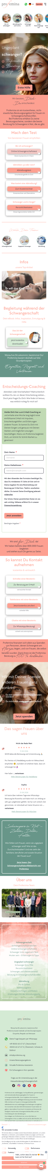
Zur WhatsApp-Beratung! (24, 626)
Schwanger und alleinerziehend (24, 971)
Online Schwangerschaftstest (24, 949)
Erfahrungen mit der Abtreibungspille (24, 994)
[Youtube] (29, 1086)
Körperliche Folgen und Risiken (24, 991)
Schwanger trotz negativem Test (24, 952)
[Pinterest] (34, 1086)
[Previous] (3, 284)
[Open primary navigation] (45, 4)
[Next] (44, 284)
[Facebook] (24, 1086)
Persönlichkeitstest (24, 207)
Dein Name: (9, 452)
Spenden (39, 4)
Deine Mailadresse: (13, 465)
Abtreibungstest (24, 170)
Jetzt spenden (24, 716)
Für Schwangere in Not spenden (21, 1070)
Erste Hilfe (24, 87)
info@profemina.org (17, 1055)
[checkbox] (4, 1148)
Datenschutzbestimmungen (37, 1125)
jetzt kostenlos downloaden (17, 342)
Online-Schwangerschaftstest (24, 151)
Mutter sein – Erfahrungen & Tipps (24, 955)
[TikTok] (13, 1086)
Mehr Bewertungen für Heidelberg (24, 777)
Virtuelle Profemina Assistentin (21, 1065)
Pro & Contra (24, 984)
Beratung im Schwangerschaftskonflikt (24, 975)
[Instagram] (18, 1086)
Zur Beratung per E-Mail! (24, 585)
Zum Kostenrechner (24, 189)
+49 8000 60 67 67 (17, 1044)
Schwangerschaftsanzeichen (24, 946)
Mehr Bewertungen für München (24, 812)
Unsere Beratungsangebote (20, 1060)
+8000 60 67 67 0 (16, 1047)
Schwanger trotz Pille (24, 965)
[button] (6, 1124)
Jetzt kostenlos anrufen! (24, 605)
